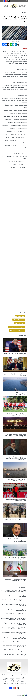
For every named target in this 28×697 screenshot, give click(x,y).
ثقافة (4, 680)
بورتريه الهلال (17, 685)
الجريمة (6, 678)
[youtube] (6, 1)
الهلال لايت (23, 683)
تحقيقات (12, 678)
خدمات (9, 685)
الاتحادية (18, 678)
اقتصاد (24, 13)
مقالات (5, 681)
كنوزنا (11, 683)
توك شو (16, 683)
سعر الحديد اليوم (19, 316)
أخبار (23, 678)
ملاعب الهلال (21, 680)
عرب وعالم (13, 680)
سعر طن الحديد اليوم (18, 319)
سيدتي (17, 681)
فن (8, 680)
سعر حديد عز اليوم (19, 323)
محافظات (11, 681)
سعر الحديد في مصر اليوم (17, 330)
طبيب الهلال (5, 683)
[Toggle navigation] (1, 7)
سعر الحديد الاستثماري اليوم (16, 327)
